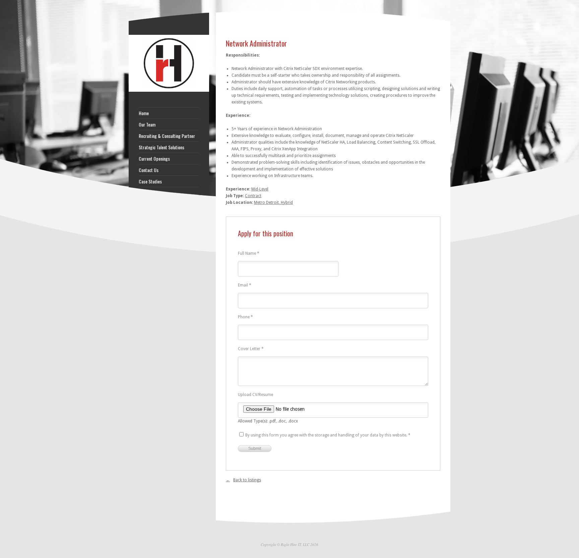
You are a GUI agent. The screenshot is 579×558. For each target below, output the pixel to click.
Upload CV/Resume (255, 395)
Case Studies (150, 181)
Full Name (248, 253)
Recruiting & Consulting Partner (167, 136)
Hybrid (287, 202)
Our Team (147, 124)
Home (144, 113)
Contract (253, 195)
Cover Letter (251, 349)
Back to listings (247, 480)
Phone (245, 317)
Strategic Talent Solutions (161, 147)
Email (244, 285)
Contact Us (148, 170)
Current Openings (154, 158)
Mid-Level (259, 189)
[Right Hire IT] (169, 90)
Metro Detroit (266, 202)
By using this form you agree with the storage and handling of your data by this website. (327, 435)
